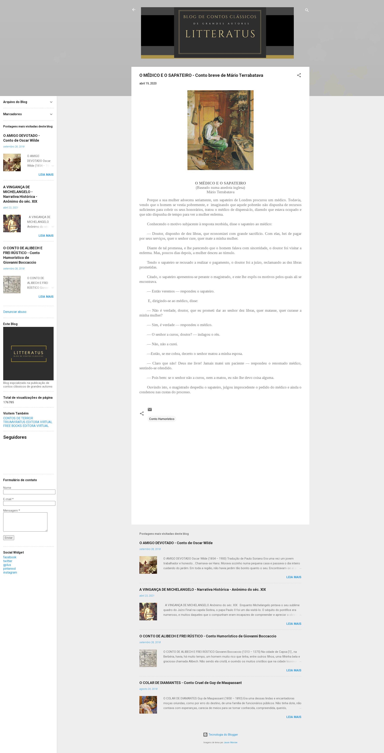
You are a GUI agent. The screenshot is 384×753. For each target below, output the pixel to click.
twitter (7, 561)
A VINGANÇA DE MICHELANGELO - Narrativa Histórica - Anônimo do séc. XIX (202, 589)
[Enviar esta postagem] (149, 411)
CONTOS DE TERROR (18, 418)
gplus (7, 565)
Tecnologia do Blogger (223, 734)
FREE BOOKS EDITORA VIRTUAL (26, 426)
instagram (10, 572)
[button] (299, 76)
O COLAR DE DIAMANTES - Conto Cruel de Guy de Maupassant (190, 683)
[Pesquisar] (307, 11)
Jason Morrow (230, 742)
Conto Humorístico (161, 419)
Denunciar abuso (14, 312)
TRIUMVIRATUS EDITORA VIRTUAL (27, 422)
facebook (9, 557)
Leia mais (293, 577)
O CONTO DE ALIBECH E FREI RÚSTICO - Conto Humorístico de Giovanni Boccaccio (207, 636)
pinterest (9, 569)
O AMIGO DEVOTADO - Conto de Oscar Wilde (176, 543)
